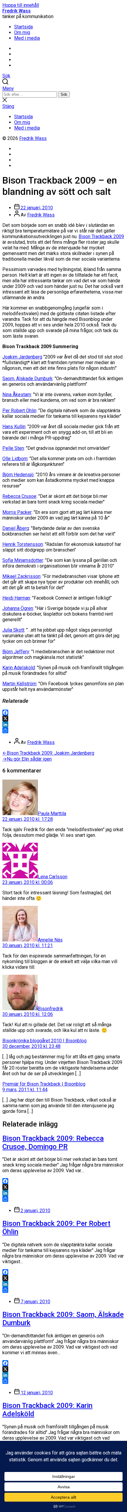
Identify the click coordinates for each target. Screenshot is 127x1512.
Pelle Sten (13, 448)
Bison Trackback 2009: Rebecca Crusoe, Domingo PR (53, 1142)
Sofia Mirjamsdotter (22, 560)
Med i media (27, 38)
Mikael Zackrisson (21, 576)
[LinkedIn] (63, 724)
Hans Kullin (13, 426)
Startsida (23, 27)
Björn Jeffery (15, 651)
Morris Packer (17, 512)
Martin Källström (19, 683)
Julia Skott (13, 630)
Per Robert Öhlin (19, 410)
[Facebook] (63, 713)
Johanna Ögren (17, 608)
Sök (64, 94)
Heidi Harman (16, 598)
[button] (63, 88)
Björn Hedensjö (18, 474)
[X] (63, 718)
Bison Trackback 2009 (101, 236)
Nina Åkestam (16, 394)
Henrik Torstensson (22, 544)
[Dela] (63, 730)
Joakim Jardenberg (22, 357)
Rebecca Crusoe (19, 496)
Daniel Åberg (15, 528)
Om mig (22, 32)
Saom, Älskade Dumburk (27, 378)
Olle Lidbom (14, 458)
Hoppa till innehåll (20, 5)
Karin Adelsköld (18, 667)
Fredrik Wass (16, 11)
